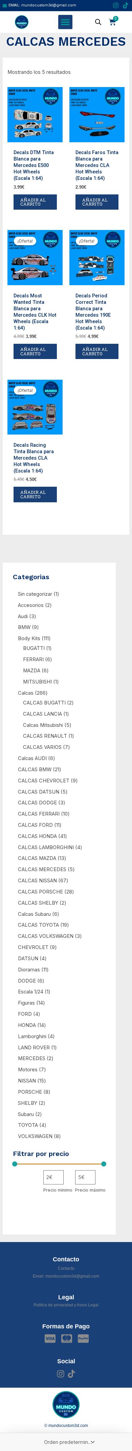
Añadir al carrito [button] (33, 202)
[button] (65, 22)
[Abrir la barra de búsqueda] (98, 22)
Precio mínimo (57, 1190)
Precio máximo (90, 1190)
